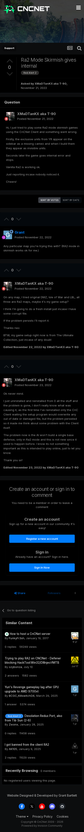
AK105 (13, 749)
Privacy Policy (43, 816)
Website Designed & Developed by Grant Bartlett (42, 795)
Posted (35, 118)
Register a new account (42, 538)
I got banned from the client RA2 (27, 744)
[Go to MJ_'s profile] (74, 746)
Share (21, 593)
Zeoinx (13, 724)
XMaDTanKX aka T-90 (51, 83)
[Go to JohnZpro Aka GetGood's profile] (74, 660)
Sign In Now (42, 567)
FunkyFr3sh (16, 638)
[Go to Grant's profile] (7, 235)
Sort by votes (49, 200)
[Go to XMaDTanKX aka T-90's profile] (10, 116)
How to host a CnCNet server (30, 634)
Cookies (62, 816)
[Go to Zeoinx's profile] (74, 717)
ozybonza (15, 667)
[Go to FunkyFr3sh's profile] (74, 635)
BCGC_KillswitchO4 (21, 695)
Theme (21, 816)
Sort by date (71, 200)
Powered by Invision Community (42, 825)
